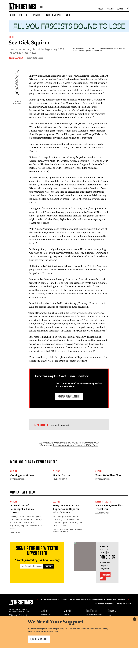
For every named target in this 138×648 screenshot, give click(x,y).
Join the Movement (38, 639)
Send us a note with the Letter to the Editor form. (75, 445)
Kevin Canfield (16, 58)
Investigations (53, 15)
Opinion (36, 15)
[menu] (41, 7)
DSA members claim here (69, 396)
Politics (23, 15)
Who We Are (45, 615)
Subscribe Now (105, 576)
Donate (120, 8)
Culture (12, 37)
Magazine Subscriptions (95, 615)
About (100, 8)
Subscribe (110, 8)
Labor (12, 15)
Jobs (109, 615)
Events (68, 15)
